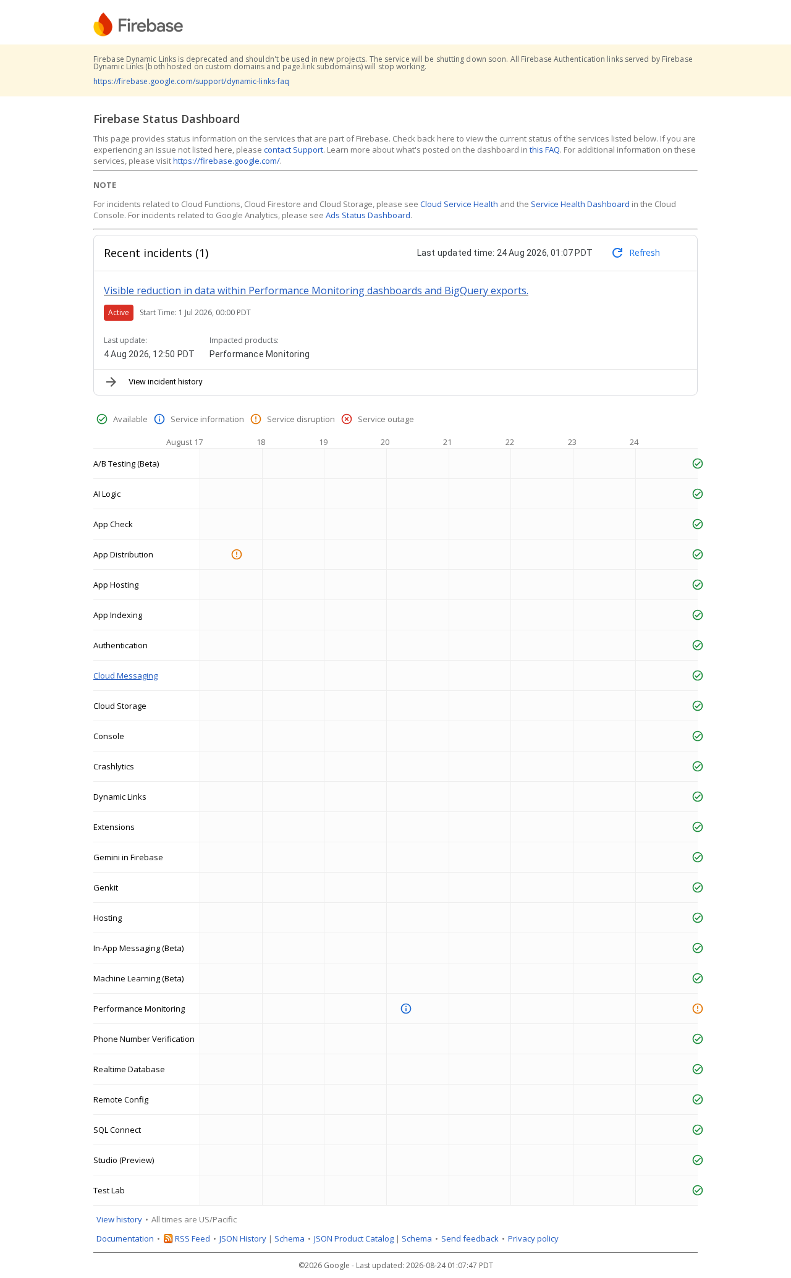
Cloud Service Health (459, 203)
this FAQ (545, 149)
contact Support (293, 149)
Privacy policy (533, 1238)
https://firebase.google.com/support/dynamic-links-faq (191, 81)
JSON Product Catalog (354, 1238)
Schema (289, 1238)
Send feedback (470, 1238)
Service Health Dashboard (580, 203)
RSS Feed (192, 1238)
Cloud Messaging (125, 675)
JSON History (242, 1238)
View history (119, 1219)
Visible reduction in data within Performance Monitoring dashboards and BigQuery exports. (316, 290)
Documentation (125, 1238)
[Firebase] (138, 24)
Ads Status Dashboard (368, 215)
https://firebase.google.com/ (226, 160)
